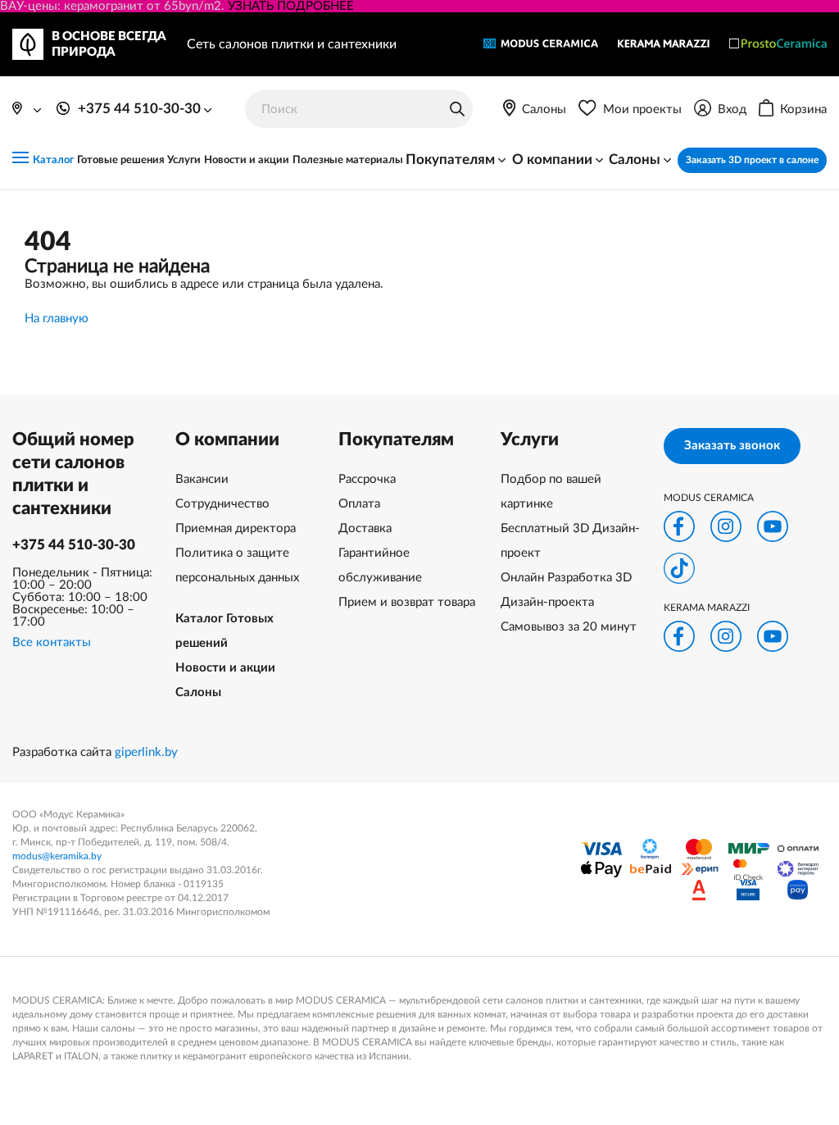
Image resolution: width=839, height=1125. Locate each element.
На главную (56, 318)
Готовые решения (121, 160)
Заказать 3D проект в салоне (752, 160)
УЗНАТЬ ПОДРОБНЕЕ (291, 6)
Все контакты (51, 642)
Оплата (359, 504)
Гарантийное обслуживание (380, 565)
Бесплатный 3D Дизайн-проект (570, 540)
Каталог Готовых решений (224, 631)
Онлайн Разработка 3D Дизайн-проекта (566, 590)
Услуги (184, 160)
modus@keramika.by (57, 856)
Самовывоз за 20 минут (569, 627)
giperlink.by (146, 752)
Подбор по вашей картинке (551, 491)
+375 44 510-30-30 (73, 545)
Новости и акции (246, 160)
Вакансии (202, 479)
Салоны (198, 692)
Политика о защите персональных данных (237, 565)
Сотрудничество (222, 504)
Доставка (365, 528)
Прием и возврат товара (406, 602)
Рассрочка (367, 479)
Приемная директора (235, 528)
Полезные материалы (348, 160)
